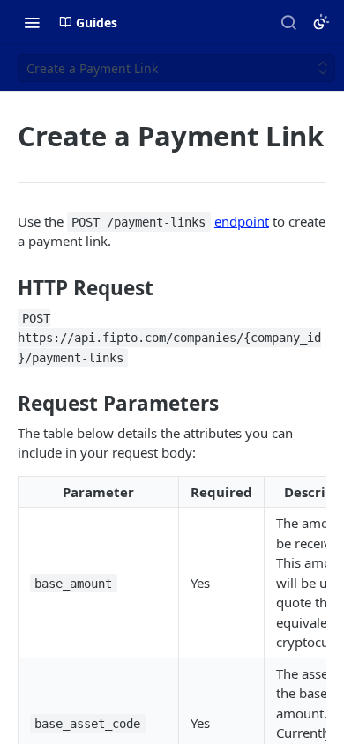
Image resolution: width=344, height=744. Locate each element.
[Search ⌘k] (288, 22)
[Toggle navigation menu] (32, 22)
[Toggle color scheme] (321, 22)
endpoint (241, 221)
